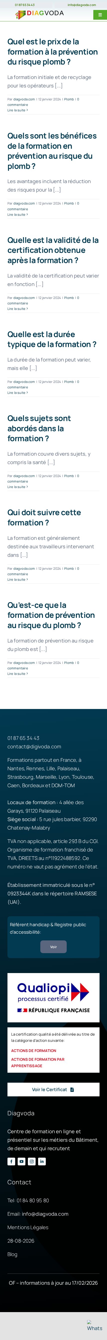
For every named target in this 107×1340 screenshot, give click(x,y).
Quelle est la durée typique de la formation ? (51, 339)
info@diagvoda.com (82, 5)
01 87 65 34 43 (24, 5)
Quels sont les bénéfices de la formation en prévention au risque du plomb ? (52, 150)
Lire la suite (16, 110)
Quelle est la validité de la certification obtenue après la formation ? (53, 250)
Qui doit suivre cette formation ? (44, 517)
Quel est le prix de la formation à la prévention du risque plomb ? (52, 51)
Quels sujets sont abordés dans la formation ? (39, 428)
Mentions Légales (28, 1227)
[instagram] (32, 1161)
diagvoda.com (24, 99)
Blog (12, 1254)
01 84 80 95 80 (33, 1200)
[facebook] (11, 1161)
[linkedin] (42, 1161)
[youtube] (21, 1161)
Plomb (69, 99)
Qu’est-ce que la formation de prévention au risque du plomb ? (51, 615)
